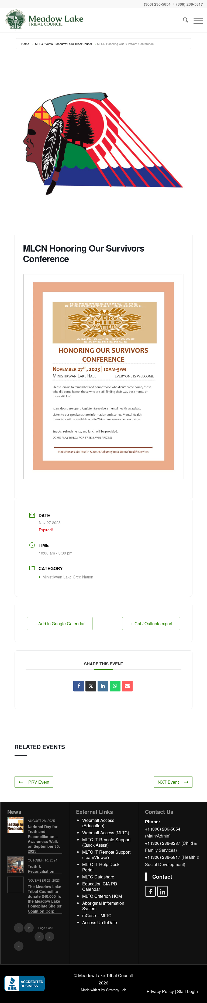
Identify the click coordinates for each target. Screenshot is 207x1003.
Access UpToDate (99, 922)
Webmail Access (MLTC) (105, 832)
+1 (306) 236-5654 (162, 829)
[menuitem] (157, 4)
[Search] (183, 20)
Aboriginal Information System (103, 906)
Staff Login (187, 991)
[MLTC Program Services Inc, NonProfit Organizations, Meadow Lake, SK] (24, 983)
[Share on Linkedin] (103, 686)
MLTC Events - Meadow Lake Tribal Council (63, 43)
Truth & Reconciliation (41, 869)
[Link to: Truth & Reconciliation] (15, 865)
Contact (162, 876)
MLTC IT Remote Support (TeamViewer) (106, 854)
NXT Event (168, 782)
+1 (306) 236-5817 (162, 857)
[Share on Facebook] (78, 686)
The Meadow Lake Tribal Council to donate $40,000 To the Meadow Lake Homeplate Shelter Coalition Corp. (44, 899)
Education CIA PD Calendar (99, 886)
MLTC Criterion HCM (102, 896)
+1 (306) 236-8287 (162, 843)
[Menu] (195, 20)
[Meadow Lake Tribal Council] (44, 20)
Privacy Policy (160, 991)
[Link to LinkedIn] (162, 891)
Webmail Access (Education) (98, 823)
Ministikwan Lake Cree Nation (68, 577)
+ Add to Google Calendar (60, 623)
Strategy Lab (116, 989)
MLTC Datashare (98, 877)
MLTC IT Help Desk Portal (100, 867)
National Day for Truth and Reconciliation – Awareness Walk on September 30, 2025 (44, 839)
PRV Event (38, 782)
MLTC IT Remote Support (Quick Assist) (106, 842)
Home (25, 43)
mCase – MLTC (97, 915)
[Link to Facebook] (150, 891)
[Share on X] (90, 686)
